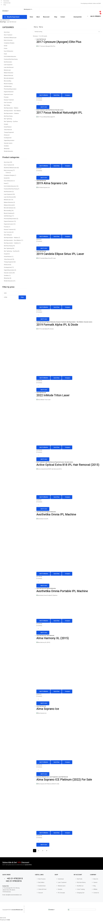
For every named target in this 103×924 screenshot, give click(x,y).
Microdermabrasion (9, 78)
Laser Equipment (53, 777)
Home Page (3, 22)
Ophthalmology (8, 86)
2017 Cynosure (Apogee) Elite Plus (58, 42)
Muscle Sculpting (8, 84)
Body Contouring (8, 40)
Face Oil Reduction (8, 51)
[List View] (34, 29)
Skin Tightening (8, 119)
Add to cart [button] (44, 107)
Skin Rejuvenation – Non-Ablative (75, 322)
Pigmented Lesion (59, 462)
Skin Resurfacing (8, 116)
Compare (67, 95)
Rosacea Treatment (61, 322)
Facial (5, 54)
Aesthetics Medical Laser (42, 777)
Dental (5, 46)
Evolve (5, 48)
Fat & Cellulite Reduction (10, 56)
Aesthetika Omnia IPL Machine (56, 514)
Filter (22, 297)
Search (79, 9)
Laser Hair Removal (41, 39)
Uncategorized (7, 138)
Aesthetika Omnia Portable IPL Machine (62, 591)
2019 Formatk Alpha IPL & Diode (57, 325)
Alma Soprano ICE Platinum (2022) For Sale (64, 779)
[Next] (50, 850)
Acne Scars (7, 32)
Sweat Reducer (8, 127)
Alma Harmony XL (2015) (52, 638)
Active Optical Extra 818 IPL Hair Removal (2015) (67, 465)
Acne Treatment (40, 110)
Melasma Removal (8, 75)
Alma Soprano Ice (47, 709)
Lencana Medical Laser (17, 910)
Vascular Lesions (59, 110)
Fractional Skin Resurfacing (10, 59)
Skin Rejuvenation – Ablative (11, 108)
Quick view (56, 95)
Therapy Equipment (9, 132)
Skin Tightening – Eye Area (11, 121)
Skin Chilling (7, 105)
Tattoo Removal (50, 635)
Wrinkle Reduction (8, 151)
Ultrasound (6, 135)
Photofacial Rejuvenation (10, 89)
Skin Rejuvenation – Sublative (11, 113)
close (8, 920)
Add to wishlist (44, 95)
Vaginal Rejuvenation (9, 140)
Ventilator (6, 146)
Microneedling (7, 81)
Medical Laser (7, 70)
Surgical (6, 124)
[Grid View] (33, 29)
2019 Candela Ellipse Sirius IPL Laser (60, 254)
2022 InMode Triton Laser (53, 395)
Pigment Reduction (51, 322)
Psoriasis (6, 97)
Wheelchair (6, 148)
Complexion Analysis (9, 43)
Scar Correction (8, 102)
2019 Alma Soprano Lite (51, 183)
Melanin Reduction (8, 73)
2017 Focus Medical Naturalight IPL (59, 113)
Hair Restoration (8, 62)
